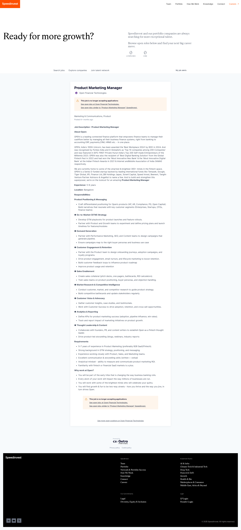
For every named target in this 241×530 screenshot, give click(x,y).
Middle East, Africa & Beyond (193, 485)
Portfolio (124, 466)
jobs (59, 70)
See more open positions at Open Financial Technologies (120, 421)
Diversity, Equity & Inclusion (133, 501)
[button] (179, 4)
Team (168, 4)
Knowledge (208, 4)
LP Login (184, 498)
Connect (221, 4)
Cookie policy (126, 448)
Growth (183, 476)
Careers (123, 482)
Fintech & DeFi (187, 473)
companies (78, 70)
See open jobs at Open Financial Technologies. (100, 104)
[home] (10, 4)
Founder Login (186, 501)
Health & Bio (186, 479)
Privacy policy (115, 448)
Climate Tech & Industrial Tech (193, 466)
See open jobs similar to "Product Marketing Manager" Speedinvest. (109, 108)
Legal (122, 498)
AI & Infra (184, 463)
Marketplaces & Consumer (192, 482)
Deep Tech (184, 470)
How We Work (193, 4)
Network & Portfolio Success (133, 470)
